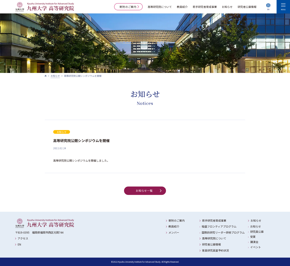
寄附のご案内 (127, 7)
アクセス (23, 238)
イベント (255, 247)
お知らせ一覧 (144, 191)
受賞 (253, 236)
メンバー (173, 232)
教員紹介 (182, 6)
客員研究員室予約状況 (215, 250)
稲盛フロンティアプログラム (219, 226)
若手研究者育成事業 (205, 6)
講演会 (254, 241)
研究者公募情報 (247, 6)
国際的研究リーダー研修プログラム (223, 232)
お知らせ (227, 6)
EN (19, 244)
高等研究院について (160, 6)
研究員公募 (257, 231)
